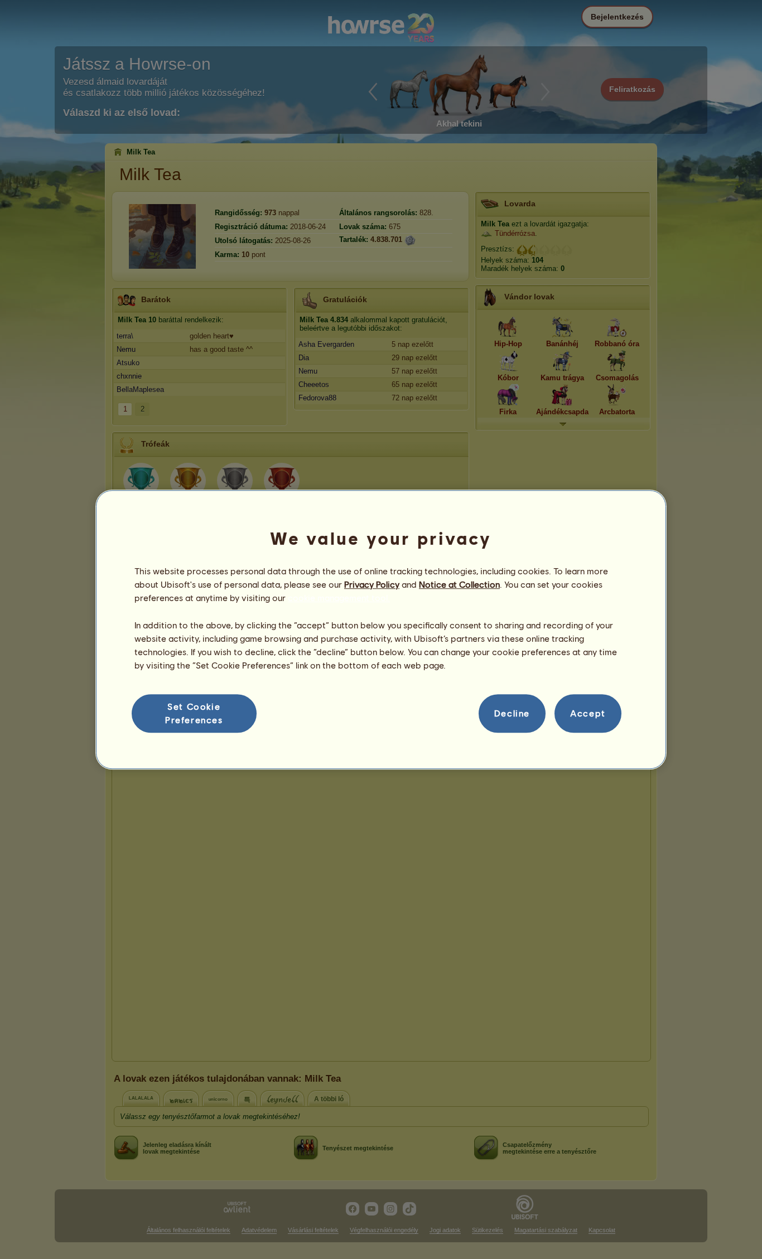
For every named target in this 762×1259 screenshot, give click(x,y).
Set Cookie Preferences (194, 713)
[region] (381, 629)
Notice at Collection (459, 584)
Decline (512, 713)
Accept (588, 713)
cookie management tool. (339, 598)
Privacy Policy (371, 584)
